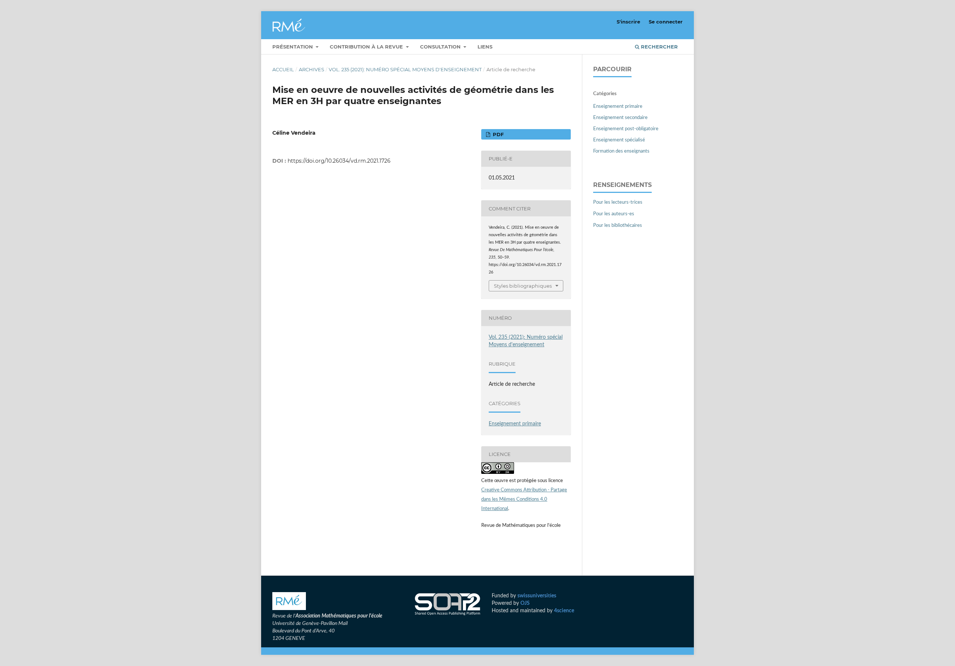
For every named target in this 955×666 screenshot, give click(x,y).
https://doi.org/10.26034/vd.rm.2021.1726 (339, 160)
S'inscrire (628, 22)
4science (564, 610)
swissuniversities (536, 595)
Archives (311, 69)
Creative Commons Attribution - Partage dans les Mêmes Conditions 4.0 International (524, 499)
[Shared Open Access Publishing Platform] (447, 605)
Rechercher (658, 47)
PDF (497, 134)
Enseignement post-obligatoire (625, 128)
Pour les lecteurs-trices (617, 202)
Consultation (441, 47)
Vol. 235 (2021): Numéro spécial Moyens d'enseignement (405, 69)
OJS (525, 603)
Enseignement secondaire (620, 117)
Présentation (293, 47)
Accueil (283, 69)
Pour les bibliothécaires (617, 225)
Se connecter (666, 22)
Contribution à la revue (367, 47)
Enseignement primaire (515, 423)
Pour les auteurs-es (613, 214)
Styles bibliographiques (523, 286)
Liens (485, 47)
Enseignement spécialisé (619, 140)
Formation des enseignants (621, 151)
